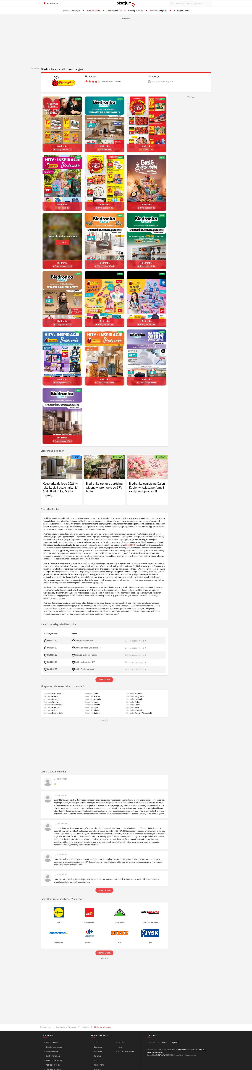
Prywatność (176, 1043)
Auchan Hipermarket (126, 1051)
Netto (120, 1047)
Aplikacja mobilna (53, 1065)
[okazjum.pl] (126, 4)
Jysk (95, 1060)
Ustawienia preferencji (155, 1052)
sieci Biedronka (58, 624)
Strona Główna (52, 1042)
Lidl (95, 1042)
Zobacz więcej (104, 680)
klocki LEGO (130, 545)
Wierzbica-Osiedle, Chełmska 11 (88, 648)
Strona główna (45, 1027)
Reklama (163, 1043)
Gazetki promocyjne (54, 1047)
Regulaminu (182, 1049)
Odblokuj (62, 242)
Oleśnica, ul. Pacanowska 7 (86, 655)
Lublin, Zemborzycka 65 (84, 669)
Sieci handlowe (52, 1051)
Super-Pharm (99, 1065)
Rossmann (98, 1051)
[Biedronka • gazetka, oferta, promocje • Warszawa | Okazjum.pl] (63, 81)
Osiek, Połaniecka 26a (84, 641)
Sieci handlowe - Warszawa (66, 1027)
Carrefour (97, 1056)
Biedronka (85, 1027)
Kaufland (121, 1042)
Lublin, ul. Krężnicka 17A (85, 662)
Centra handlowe (53, 1056)
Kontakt (152, 1043)
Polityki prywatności (197, 1049)
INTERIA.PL (160, 1055)
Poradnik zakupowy (54, 1060)
